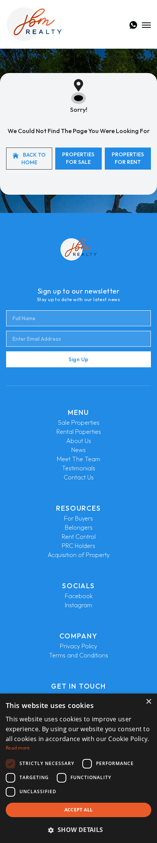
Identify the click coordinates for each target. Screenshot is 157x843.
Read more (18, 748)
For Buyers (78, 518)
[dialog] (78, 768)
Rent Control (79, 536)
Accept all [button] (78, 809)
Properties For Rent (128, 158)
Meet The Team (78, 459)
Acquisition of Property (79, 555)
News (78, 450)
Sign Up (78, 359)
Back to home (33, 158)
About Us (78, 441)
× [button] (148, 702)
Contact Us (79, 477)
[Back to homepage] (34, 24)
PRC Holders (78, 545)
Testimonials (78, 468)
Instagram (78, 605)
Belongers (79, 527)
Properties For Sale (78, 158)
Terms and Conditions (78, 655)
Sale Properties (78, 422)
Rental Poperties (78, 431)
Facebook (79, 596)
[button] (78, 829)
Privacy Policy (78, 646)
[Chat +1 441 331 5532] (133, 25)
